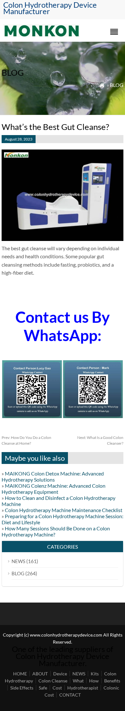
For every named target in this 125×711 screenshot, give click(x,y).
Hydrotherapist (82, 687)
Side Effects (21, 687)
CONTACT (70, 695)
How (94, 680)
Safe (43, 687)
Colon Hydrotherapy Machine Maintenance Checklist (63, 510)
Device (60, 673)
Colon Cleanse (52, 680)
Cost (57, 687)
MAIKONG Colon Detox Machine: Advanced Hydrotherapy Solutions (53, 476)
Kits (95, 673)
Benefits (112, 680)
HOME (20, 673)
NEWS (18, 561)
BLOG (116, 85)
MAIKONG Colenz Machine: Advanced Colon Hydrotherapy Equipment (53, 489)
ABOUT (40, 673)
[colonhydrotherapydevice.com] (41, 35)
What (78, 680)
